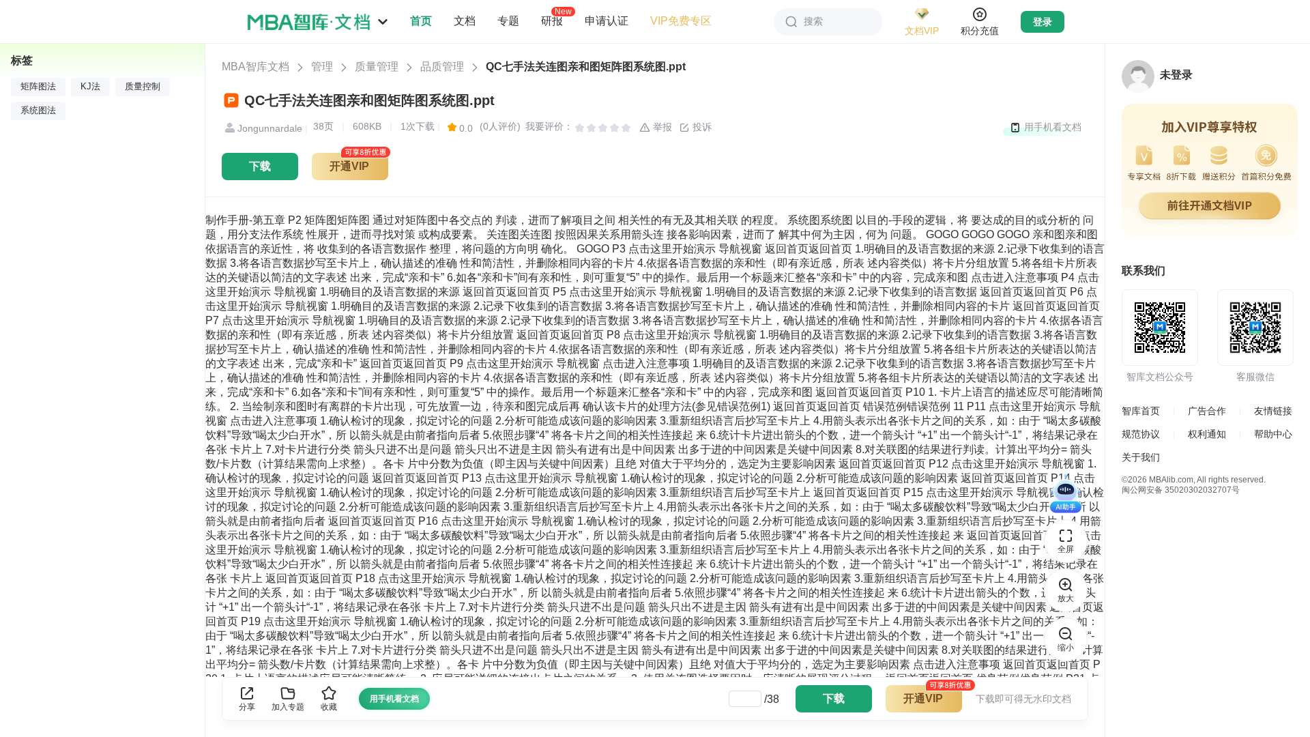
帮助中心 (1273, 434)
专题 (508, 21)
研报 (552, 20)
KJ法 (90, 86)
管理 (322, 66)
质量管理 (376, 66)
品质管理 (442, 66)
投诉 (701, 126)
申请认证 (606, 21)
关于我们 (1141, 457)
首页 (421, 21)
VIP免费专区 (681, 21)
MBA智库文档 (255, 66)
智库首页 (1141, 410)
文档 (465, 21)
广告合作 (1207, 410)
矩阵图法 (38, 86)
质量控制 (142, 86)
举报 (661, 126)
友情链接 (1273, 410)
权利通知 (1207, 434)
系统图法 (38, 110)
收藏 (329, 707)
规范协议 (1141, 434)
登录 (1042, 21)
